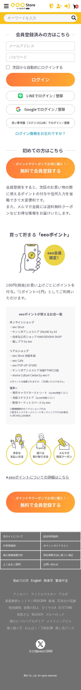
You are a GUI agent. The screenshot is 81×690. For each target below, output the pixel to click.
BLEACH (37, 614)
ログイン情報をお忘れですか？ (40, 133)
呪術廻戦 (15, 607)
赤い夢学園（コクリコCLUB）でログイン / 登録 (41, 123)
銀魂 (52, 601)
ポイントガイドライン (55, 545)
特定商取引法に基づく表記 (58, 555)
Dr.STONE (65, 607)
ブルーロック (54, 614)
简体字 (48, 580)
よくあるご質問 (11, 564)
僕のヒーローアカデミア (26, 621)
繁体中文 (61, 580)
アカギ (63, 594)
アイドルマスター (43, 594)
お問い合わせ (50, 564)
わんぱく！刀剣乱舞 (39, 628)
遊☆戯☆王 (14, 628)
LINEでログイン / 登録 (43, 95)
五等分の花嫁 (66, 601)
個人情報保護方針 (13, 555)
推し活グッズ (64, 628)
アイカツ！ (21, 594)
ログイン (41, 79)
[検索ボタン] (74, 18)
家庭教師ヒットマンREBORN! (25, 601)
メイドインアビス (59, 621)
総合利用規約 (50, 536)
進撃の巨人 (31, 607)
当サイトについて (13, 536)
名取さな (23, 614)
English (36, 580)
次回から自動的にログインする (37, 67)
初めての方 (21, 580)
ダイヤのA (49, 607)
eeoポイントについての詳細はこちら (38, 477)
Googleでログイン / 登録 (43, 109)
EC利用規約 (9, 545)
